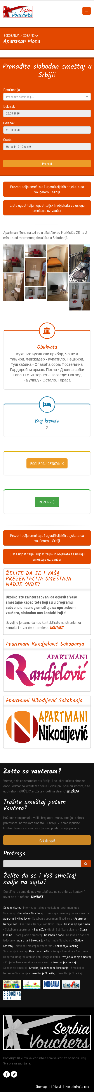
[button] (47, 97)
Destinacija (11, 89)
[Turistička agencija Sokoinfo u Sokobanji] (72, 985)
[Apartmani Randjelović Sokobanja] (47, 670)
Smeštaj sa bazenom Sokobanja (48, 967)
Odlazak (9, 122)
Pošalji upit (47, 840)
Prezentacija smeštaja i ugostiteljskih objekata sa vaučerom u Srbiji (47, 189)
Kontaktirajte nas (77, 1086)
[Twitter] (14, 1074)
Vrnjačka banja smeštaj (76, 957)
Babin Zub (40, 929)
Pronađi (47, 163)
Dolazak (9, 106)
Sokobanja (11, 35)
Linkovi (56, 1086)
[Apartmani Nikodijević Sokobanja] (47, 726)
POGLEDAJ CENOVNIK (47, 463)
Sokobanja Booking (66, 946)
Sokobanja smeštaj (64, 962)
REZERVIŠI (47, 501)
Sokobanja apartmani (77, 924)
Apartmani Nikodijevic (16, 918)
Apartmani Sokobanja (30, 940)
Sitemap (41, 1086)
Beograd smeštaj (39, 951)
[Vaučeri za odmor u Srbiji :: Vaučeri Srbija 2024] (19, 11)
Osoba (7, 139)
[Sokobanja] (52, 985)
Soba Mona (30, 35)
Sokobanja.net (12, 907)
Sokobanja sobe (54, 935)
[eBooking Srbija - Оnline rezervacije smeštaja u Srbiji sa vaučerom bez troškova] (13, 996)
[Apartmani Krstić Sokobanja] (33, 985)
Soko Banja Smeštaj (43, 973)
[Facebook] (6, 1074)
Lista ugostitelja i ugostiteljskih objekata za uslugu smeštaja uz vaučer (47, 208)
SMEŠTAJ (72, 791)
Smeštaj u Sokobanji (30, 913)
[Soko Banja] (13, 985)
